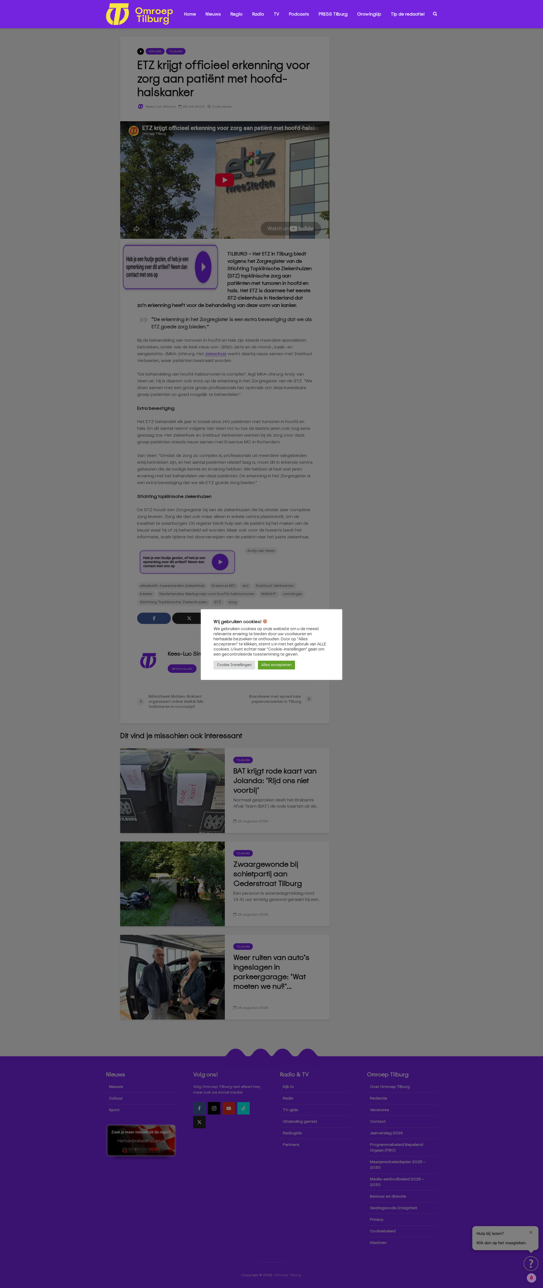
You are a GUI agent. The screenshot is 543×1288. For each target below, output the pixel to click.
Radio (258, 14)
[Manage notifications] (531, 1277)
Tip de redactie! (408, 14)
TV (276, 14)
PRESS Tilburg (333, 14)
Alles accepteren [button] (276, 665)
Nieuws (213, 14)
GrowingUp (369, 14)
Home (190, 14)
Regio (236, 14)
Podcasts (299, 14)
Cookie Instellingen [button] (234, 665)
